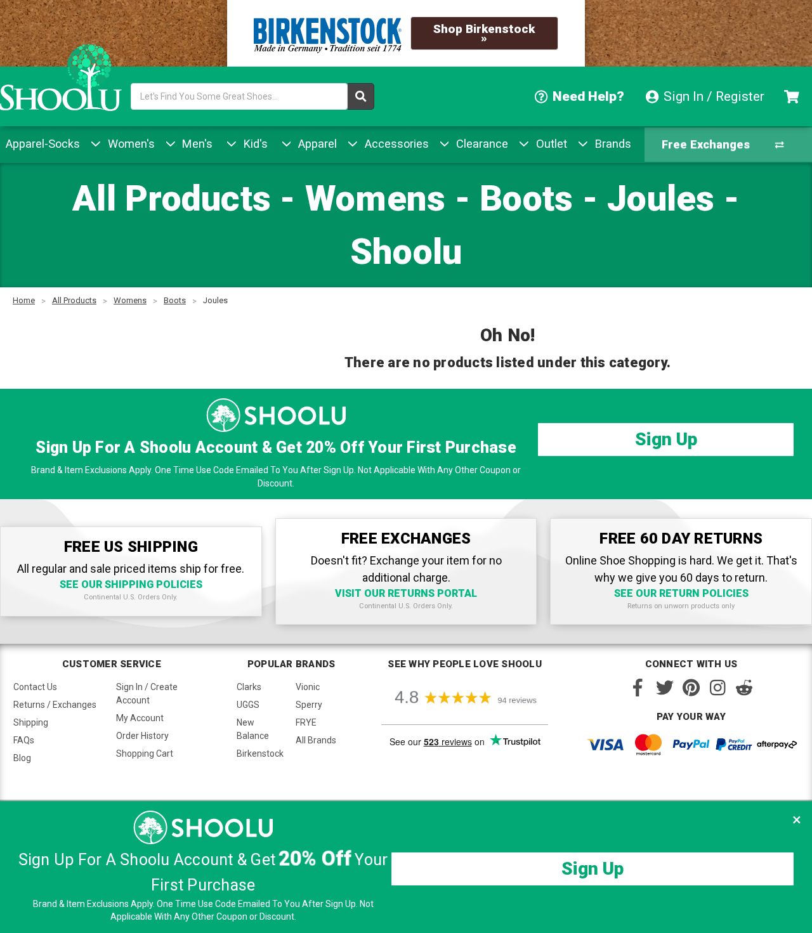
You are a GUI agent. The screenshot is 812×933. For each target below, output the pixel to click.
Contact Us (35, 687)
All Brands (316, 740)
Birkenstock (260, 753)
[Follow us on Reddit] (744, 687)
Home (24, 300)
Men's (196, 143)
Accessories (395, 143)
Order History (142, 736)
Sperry (309, 705)
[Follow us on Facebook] (638, 687)
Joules (215, 300)
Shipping (30, 722)
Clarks (249, 687)
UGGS (248, 705)
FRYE (306, 722)
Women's (130, 143)
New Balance (253, 729)
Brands (611, 143)
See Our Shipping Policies (131, 584)
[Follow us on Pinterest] (691, 687)
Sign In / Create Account (147, 693)
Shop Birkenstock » (484, 33)
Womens (130, 300)
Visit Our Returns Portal (406, 593)
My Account (140, 718)
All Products (74, 300)
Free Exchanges (706, 144)
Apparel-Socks (43, 143)
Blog (22, 758)
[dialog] (406, 867)
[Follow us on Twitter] (665, 687)
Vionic (308, 687)
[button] (797, 819)
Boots (175, 300)
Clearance (480, 143)
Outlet (550, 143)
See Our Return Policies (681, 593)
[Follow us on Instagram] (717, 687)
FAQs (23, 740)
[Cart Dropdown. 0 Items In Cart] (793, 96)
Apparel (316, 143)
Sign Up (666, 439)
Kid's (254, 143)
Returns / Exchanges (54, 705)
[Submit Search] (361, 96)
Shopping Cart (144, 753)
